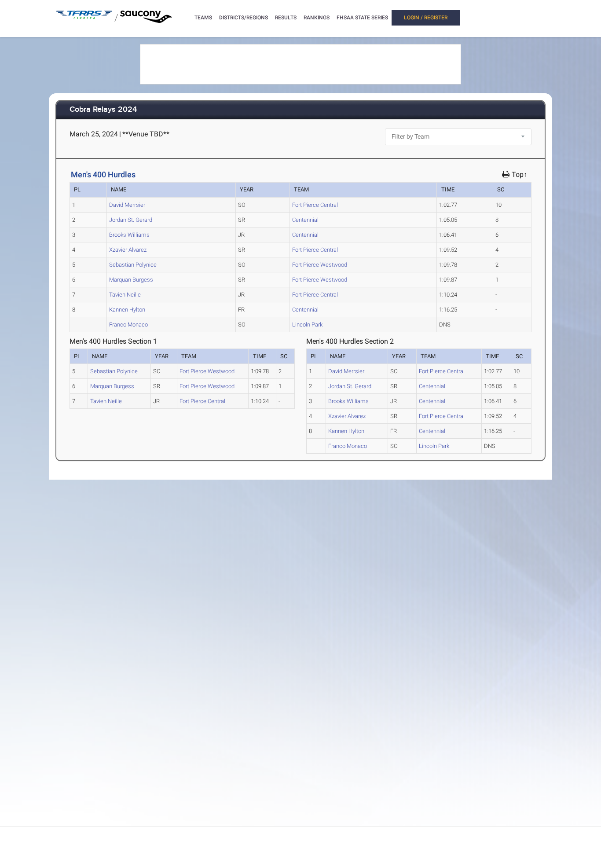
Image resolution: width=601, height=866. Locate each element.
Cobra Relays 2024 (103, 110)
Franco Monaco (128, 324)
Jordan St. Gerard (130, 219)
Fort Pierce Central (315, 205)
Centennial (305, 219)
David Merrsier (127, 205)
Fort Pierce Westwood (319, 264)
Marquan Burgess (131, 279)
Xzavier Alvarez (128, 249)
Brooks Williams (129, 234)
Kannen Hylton (127, 309)
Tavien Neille (125, 294)
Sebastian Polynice (133, 264)
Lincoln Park (307, 324)
